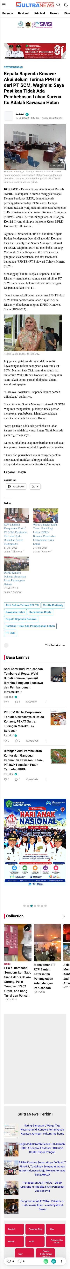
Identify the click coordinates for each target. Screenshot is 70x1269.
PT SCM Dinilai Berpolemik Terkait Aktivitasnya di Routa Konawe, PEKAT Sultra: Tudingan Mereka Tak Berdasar (24, 721)
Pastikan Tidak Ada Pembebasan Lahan (30, 626)
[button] (24, 906)
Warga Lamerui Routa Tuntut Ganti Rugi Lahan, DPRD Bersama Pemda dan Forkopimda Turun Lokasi (45, 534)
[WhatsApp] (46, 1261)
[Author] (8, 116)
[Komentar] (19, 1261)
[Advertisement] (35, 1061)
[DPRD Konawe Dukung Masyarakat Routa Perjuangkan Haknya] (16, 563)
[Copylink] (53, 1261)
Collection (15, 916)
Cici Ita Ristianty (53, 605)
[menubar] (4, 4)
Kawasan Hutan (15, 612)
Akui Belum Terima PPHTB (22, 605)
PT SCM (10, 633)
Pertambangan (13, 67)
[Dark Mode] (66, 4)
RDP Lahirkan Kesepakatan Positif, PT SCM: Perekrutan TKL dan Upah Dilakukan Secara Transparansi (15, 534)
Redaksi (20, 114)
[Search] (58, 4)
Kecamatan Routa (40, 612)
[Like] (8, 1261)
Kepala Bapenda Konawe (21, 619)
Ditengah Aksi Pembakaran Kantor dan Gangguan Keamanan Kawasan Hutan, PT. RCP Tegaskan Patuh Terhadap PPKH (23, 760)
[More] (45, 702)
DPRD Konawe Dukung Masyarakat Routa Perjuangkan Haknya (15, 578)
